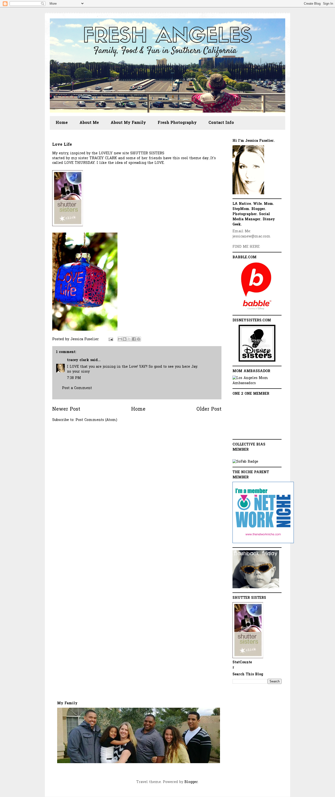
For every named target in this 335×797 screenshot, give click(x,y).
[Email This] (119, 339)
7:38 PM (74, 378)
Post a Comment (77, 388)
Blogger (191, 782)
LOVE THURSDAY (79, 163)
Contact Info (221, 123)
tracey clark (78, 360)
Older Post (208, 409)
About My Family (128, 123)
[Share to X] (129, 339)
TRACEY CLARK (103, 158)
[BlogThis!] (124, 339)
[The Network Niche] (263, 542)
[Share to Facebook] (133, 339)
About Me (89, 123)
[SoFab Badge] (245, 461)
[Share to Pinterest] (138, 339)
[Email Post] (110, 339)
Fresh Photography (177, 123)
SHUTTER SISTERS (147, 153)
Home (62, 123)
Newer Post (66, 409)
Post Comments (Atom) (96, 420)
